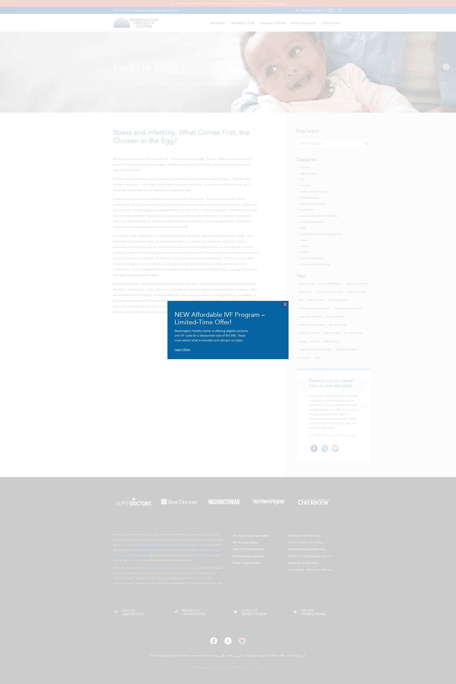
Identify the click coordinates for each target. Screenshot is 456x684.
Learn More (182, 349)
